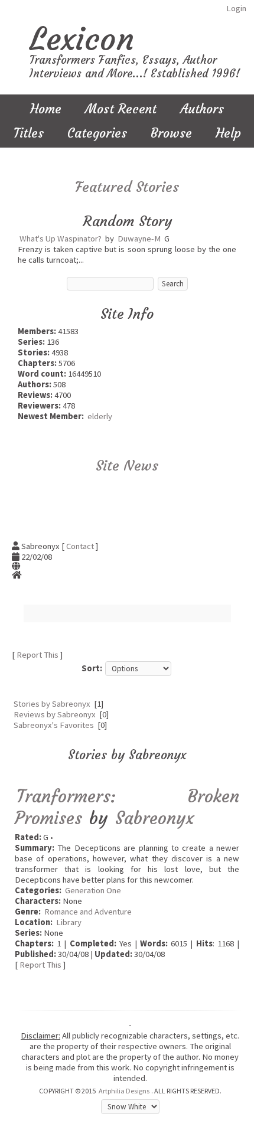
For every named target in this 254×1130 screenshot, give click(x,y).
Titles (29, 133)
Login (236, 8)
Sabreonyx (154, 818)
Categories (97, 133)
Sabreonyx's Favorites (54, 725)
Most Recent (121, 109)
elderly (99, 416)
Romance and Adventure (88, 911)
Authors (202, 109)
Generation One (93, 890)
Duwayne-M (139, 238)
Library (69, 922)
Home (45, 109)
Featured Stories (127, 187)
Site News (127, 466)
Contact (80, 546)
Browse (171, 133)
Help (228, 133)
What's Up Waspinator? (60, 238)
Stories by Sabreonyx (52, 703)
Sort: (92, 668)
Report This (37, 654)
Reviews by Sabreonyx (55, 714)
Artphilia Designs (124, 1090)
